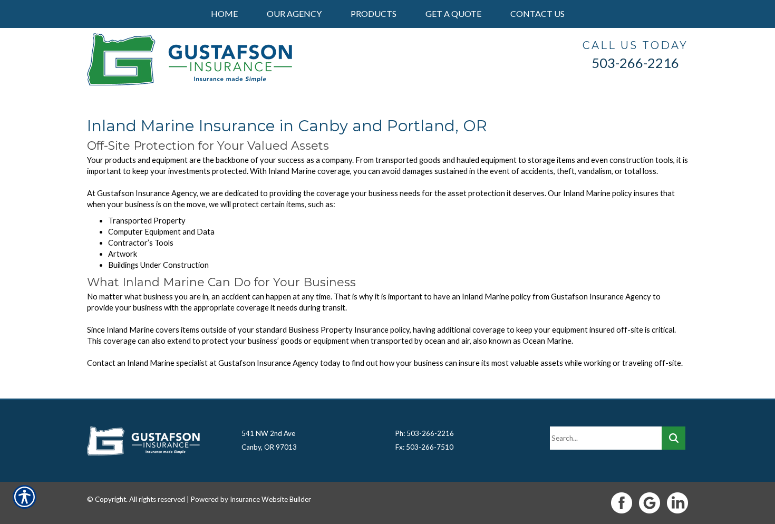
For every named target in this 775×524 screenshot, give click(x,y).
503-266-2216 (635, 63)
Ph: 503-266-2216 (424, 433)
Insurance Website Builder (270, 499)
